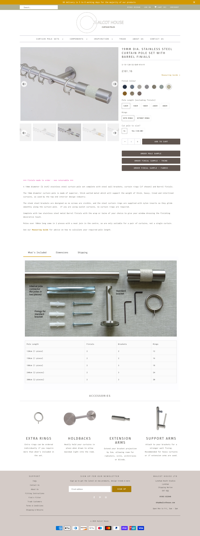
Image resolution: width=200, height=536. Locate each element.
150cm (135, 106)
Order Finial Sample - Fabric (151, 168)
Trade (122, 39)
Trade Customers (35, 502)
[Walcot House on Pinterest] (100, 497)
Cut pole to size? (131, 125)
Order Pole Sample (151, 154)
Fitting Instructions (34, 493)
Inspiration (102, 39)
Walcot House (103, 521)
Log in (147, 7)
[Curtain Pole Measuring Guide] (31, 230)
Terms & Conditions (34, 506)
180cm (145, 106)
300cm (164, 106)
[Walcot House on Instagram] (106, 497)
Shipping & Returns (34, 510)
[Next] (115, 84)
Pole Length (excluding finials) (139, 100)
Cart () (161, 7)
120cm (125, 106)
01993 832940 (133, 7)
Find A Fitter (35, 497)
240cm (155, 106)
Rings (124, 112)
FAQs (35, 481)
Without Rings (143, 118)
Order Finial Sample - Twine (151, 161)
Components (77, 39)
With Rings (128, 118)
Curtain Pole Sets (48, 39)
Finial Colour (129, 81)
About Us (138, 39)
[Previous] (24, 84)
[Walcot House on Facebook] (94, 497)
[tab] (37, 252)
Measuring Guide (170, 75)
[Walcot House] (100, 23)
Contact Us (157, 39)
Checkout (174, 7)
